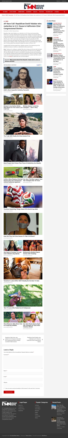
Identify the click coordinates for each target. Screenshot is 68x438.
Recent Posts (56, 402)
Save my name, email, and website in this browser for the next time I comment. (22, 388)
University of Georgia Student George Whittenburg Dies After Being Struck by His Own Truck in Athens (59, 43)
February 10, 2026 (57, 63)
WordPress (44, 435)
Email (5, 376)
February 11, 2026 (57, 34)
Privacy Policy (22, 408)
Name (5, 370)
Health (35, 11)
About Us (58, 1)
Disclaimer (21, 410)
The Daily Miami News (14, 435)
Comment (6, 354)
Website (5, 382)
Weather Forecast (57, 23)
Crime (54, 66)
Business (28, 11)
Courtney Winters (57, 90)
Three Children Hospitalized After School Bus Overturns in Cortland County (58, 71)
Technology (49, 11)
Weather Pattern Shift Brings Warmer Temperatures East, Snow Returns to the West (59, 58)
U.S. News (6, 21)
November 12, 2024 (8, 31)
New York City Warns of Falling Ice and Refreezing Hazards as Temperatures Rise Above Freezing (59, 28)
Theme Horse (28, 435)
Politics (41, 11)
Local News (12, 11)
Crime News (21, 11)
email (10, 56)
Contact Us (64, 1)
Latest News (52, 21)
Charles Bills (55, 35)
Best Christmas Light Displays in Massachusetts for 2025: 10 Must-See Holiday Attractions (58, 84)
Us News (5, 11)
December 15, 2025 (57, 88)
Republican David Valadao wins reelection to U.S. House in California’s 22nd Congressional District (34, 339)
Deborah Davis (16, 31)
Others (57, 11)
